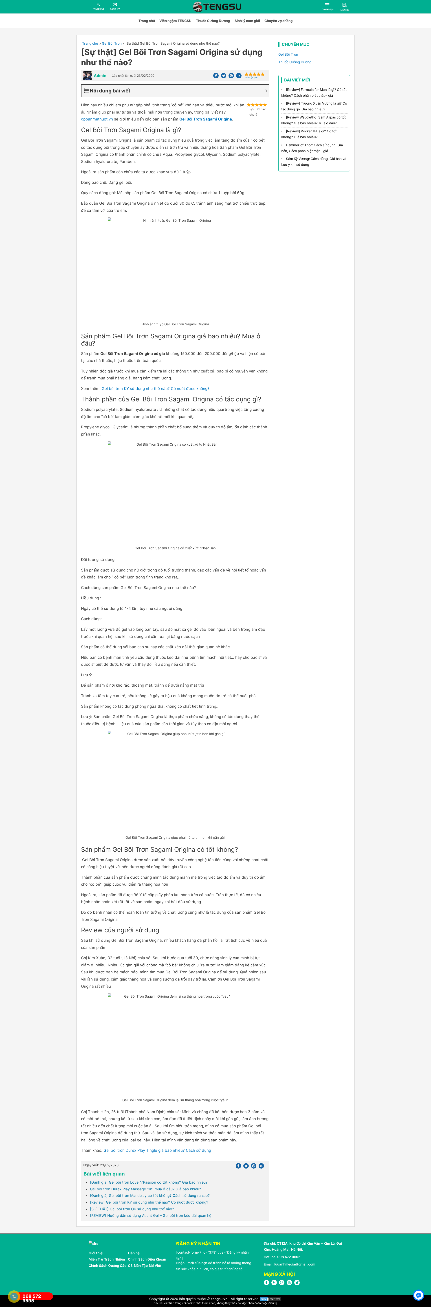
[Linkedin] (239, 77)
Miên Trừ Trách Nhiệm (107, 1259)
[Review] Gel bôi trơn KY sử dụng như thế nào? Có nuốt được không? (149, 1202)
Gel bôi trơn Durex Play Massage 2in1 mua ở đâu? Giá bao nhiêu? (145, 1189)
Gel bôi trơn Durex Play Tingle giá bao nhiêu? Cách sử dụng (157, 1150)
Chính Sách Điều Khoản (147, 1259)
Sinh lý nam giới (247, 21)
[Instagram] (281, 1284)
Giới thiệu (96, 1253)
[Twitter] (223, 77)
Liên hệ (134, 1253)
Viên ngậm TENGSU (175, 21)
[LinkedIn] (274, 1284)
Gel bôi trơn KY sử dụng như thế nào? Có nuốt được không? (155, 388)
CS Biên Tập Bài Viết (144, 1265)
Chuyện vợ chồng (278, 21)
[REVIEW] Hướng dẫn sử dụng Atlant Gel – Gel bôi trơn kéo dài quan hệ (150, 1215)
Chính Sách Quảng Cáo (107, 1265)
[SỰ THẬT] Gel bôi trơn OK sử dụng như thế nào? (132, 1209)
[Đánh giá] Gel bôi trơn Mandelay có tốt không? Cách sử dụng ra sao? (150, 1195)
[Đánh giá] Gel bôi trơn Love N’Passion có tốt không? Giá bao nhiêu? (148, 1182)
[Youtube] (289, 1284)
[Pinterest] (231, 77)
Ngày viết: (101, 1165)
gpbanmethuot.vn (97, 119)
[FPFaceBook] (266, 1284)
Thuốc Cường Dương (213, 21)
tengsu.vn (219, 1299)
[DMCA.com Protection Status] (270, 1299)
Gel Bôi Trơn (288, 54)
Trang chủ (147, 21)
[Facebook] (216, 77)
